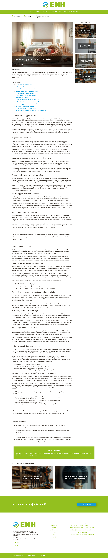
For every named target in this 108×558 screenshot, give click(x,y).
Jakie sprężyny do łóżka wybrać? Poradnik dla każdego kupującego (85, 60)
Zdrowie (67, 11)
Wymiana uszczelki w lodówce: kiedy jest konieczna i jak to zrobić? (86, 46)
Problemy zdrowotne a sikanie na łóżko (27, 91)
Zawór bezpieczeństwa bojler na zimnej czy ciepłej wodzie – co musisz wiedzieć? (75, 477)
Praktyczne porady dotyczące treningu (26, 108)
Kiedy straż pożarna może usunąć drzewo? (82, 534)
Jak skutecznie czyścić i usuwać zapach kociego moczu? (31, 110)
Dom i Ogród (34, 11)
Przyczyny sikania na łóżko (23, 87)
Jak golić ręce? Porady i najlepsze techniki (82, 525)
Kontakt (15, 545)
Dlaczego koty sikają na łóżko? (24, 84)
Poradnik (54, 11)
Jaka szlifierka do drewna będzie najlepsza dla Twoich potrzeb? (86, 31)
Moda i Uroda (44, 11)
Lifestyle (74, 11)
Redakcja (16, 542)
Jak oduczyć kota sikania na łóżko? (25, 106)
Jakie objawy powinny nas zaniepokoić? (26, 95)
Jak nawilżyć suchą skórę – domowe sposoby (82, 527)
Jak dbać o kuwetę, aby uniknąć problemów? (28, 99)
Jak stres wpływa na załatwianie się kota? (27, 104)
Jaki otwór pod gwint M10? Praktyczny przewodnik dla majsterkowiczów (32, 477)
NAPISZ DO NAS (87, 504)
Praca (61, 11)
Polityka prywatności (17, 555)
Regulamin (42, 555)
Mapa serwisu (31, 555)
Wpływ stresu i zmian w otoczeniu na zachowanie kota (31, 102)
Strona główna (16, 16)
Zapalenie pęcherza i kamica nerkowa (26, 93)
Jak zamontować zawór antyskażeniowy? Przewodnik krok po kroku (85, 75)
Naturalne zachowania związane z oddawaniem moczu (30, 89)
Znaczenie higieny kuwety (23, 97)
